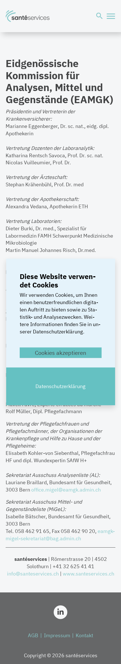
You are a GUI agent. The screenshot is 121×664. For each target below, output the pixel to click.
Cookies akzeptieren (60, 352)
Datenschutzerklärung (60, 386)
